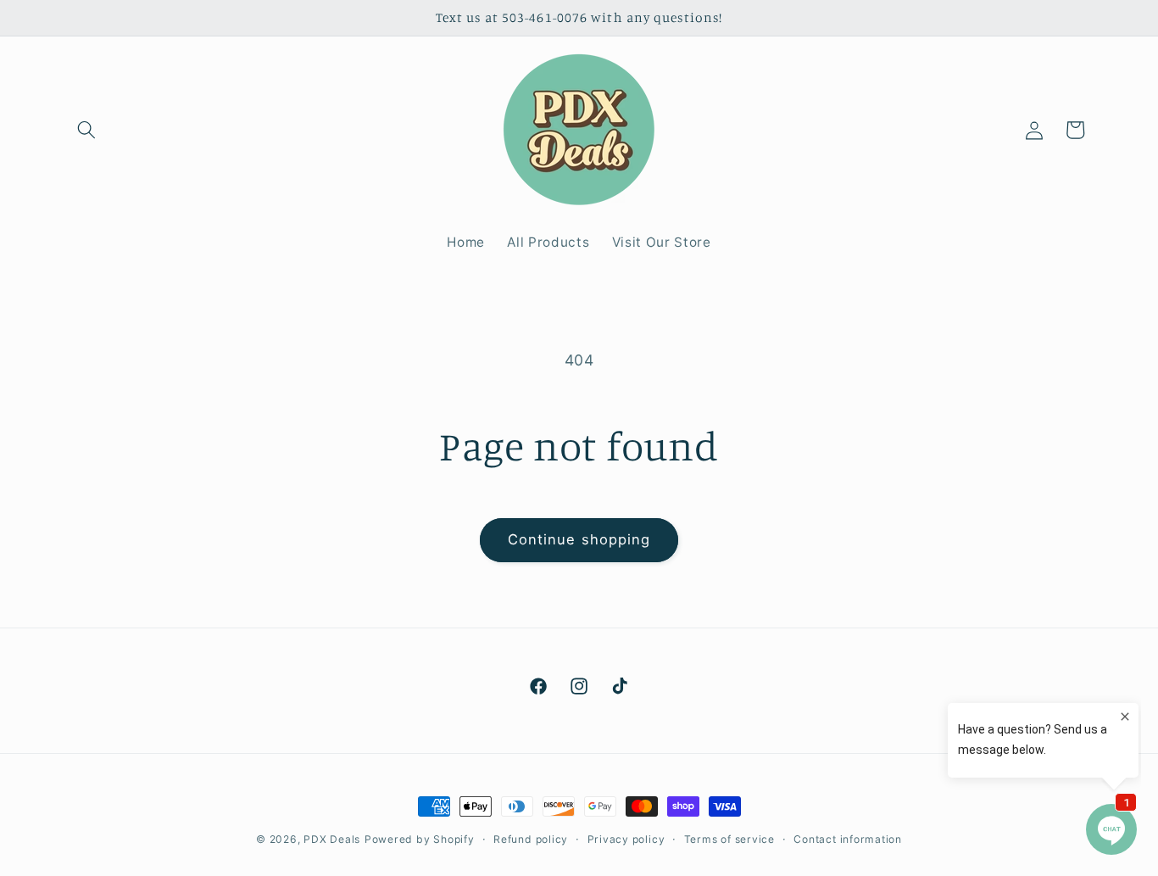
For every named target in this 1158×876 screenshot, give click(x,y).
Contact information (847, 839)
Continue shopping (579, 539)
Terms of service (729, 839)
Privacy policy (626, 839)
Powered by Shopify (420, 839)
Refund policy (530, 839)
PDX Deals (331, 839)
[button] (86, 129)
